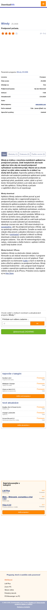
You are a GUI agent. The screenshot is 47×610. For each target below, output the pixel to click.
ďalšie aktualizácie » (23, 425)
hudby (25, 261)
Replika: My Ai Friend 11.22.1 (11, 407)
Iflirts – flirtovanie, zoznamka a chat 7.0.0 (17, 498)
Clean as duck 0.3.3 (8, 389)
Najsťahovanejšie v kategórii (11, 484)
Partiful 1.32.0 (6, 378)
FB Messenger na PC (12, 596)
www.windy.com (41, 104)
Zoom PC (8, 587)
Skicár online (9, 590)
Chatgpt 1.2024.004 (8, 413)
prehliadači (14, 234)
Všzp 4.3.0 (6, 505)
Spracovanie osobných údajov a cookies (30, 603)
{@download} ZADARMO (23, 332)
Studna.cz (32, 602)
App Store (9, 273)
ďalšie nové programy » (23, 396)
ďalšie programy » (23, 512)
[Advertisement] (24, 14)
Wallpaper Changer (8, 384)
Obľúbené (8, 580)
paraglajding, (6, 227)
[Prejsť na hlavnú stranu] (8, 6)
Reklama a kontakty (23, 607)
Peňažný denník (10, 593)
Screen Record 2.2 (8, 418)
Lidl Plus (6, 491)
